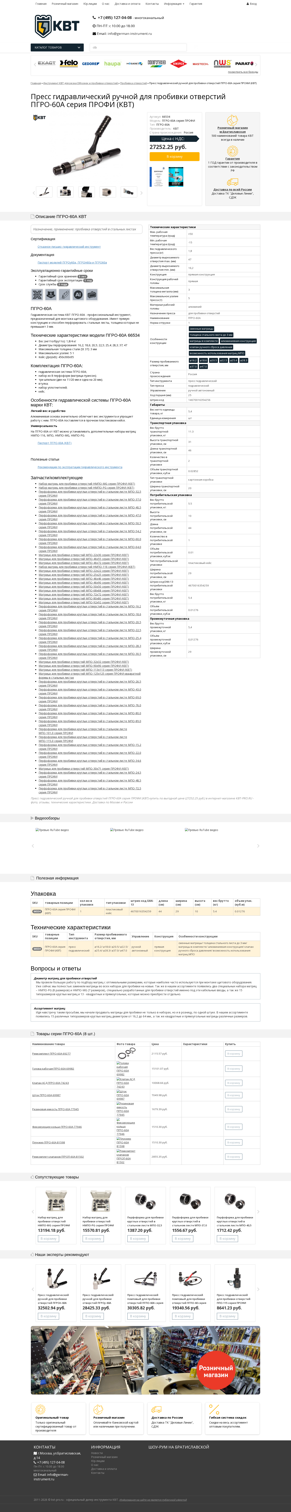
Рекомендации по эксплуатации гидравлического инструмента (80, 467)
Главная (41, 4)
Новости (97, 1453)
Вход (253, 4)
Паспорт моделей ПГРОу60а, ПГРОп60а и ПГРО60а (72, 262)
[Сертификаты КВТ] (157, 176)
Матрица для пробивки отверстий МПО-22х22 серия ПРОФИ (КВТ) (84, 571)
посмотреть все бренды (243, 72)
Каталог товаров (48, 47)
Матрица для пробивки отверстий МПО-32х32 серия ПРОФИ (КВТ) (84, 662)
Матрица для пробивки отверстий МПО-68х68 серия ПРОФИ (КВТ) (84, 590)
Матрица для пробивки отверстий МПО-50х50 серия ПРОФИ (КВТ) (84, 586)
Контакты (152, 4)
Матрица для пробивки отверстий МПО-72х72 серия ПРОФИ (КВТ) (84, 594)
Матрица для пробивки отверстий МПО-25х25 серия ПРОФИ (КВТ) (84, 575)
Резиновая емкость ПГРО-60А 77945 (55, 1109)
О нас (105, 4)
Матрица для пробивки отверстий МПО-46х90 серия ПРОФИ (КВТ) (84, 582)
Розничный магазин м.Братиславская (233, 130)
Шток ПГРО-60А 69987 (46, 1095)
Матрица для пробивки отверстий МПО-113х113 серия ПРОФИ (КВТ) (85, 670)
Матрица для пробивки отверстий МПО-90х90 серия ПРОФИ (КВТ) (84, 666)
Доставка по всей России (232, 189)
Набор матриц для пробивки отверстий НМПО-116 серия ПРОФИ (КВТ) (87, 567)
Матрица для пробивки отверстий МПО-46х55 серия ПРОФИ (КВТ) (84, 559)
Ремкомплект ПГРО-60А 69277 (51, 1053)
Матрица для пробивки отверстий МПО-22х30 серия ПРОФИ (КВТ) (84, 555)
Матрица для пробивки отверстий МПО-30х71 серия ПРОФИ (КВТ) (84, 768)
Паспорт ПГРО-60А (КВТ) (54, 443)
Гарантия (195, 4)
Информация (173, 4)
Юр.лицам (90, 4)
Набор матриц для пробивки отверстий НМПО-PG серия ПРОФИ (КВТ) (86, 487)
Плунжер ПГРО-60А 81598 (48, 1142)
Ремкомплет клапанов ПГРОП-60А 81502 (58, 1156)
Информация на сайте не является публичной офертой (153, 1500)
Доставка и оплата (127, 4)
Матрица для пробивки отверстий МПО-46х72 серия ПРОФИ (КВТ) (84, 563)
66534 (37, 911)
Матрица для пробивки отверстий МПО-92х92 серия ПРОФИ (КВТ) (84, 602)
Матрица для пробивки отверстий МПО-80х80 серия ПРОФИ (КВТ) (84, 598)
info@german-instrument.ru (130, 33)
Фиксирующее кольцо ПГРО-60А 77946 (57, 1127)
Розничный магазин (65, 4)
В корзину (233, 1053)
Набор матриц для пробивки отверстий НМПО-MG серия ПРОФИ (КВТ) (87, 484)
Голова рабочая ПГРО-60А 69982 (53, 1068)
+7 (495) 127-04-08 (115, 17)
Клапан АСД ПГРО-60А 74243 (50, 1083)
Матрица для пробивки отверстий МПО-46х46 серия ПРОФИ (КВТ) (84, 579)
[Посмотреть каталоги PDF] (176, 176)
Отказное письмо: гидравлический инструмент (69, 247)
